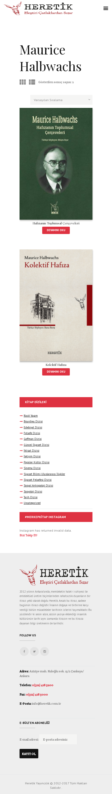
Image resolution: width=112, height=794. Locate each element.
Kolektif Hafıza (56, 364)
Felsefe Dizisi (32, 433)
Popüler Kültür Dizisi (36, 462)
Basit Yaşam (31, 415)
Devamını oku (56, 230)
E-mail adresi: (29, 739)
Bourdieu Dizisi (33, 421)
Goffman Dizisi (33, 439)
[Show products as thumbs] (23, 82)
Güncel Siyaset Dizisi (36, 445)
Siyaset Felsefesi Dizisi (38, 480)
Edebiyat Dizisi (33, 427)
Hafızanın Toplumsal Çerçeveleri (56, 223)
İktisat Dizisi (31, 450)
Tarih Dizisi (31, 497)
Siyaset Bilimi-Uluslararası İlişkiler (44, 474)
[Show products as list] (32, 82)
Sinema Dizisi (32, 468)
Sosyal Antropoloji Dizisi (38, 485)
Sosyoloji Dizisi (33, 491)
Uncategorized (32, 503)
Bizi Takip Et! (28, 535)
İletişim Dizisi (32, 456)
